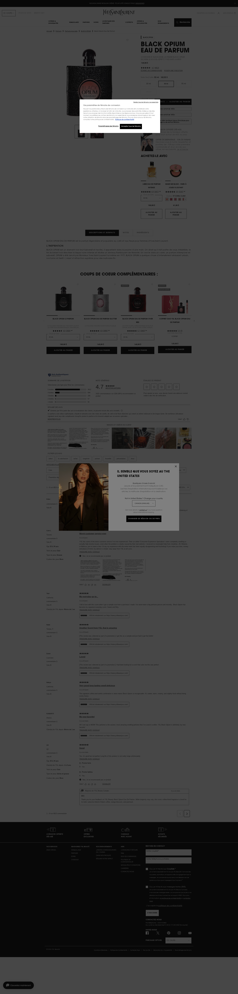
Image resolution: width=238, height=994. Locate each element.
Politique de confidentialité (124, 119)
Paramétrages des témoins (108, 126)
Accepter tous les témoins (131, 126)
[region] (120, 116)
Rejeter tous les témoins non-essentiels (145, 102)
